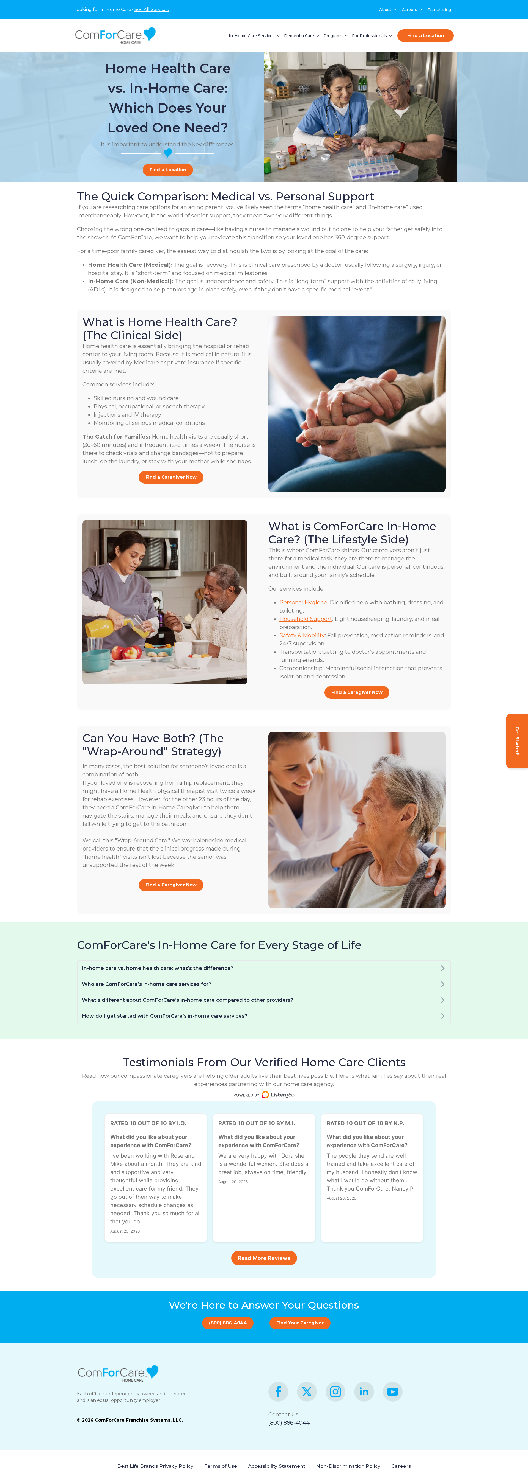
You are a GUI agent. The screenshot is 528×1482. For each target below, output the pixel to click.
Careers (409, 10)
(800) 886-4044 (289, 1422)
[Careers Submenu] (421, 10)
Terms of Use (220, 1466)
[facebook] (278, 1392)
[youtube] (393, 1392)
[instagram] (335, 1392)
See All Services (151, 9)
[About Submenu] (395, 10)
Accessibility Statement (276, 1466)
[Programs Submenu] (345, 35)
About (385, 10)
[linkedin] (364, 1392)
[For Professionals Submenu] (389, 35)
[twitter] (307, 1392)
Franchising (439, 10)
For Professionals (369, 35)
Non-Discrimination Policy (348, 1466)
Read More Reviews (264, 1258)
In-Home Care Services (252, 35)
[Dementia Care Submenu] (316, 35)
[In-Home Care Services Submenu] (277, 35)
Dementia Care (299, 35)
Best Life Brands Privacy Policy (155, 1466)
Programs (333, 35)
